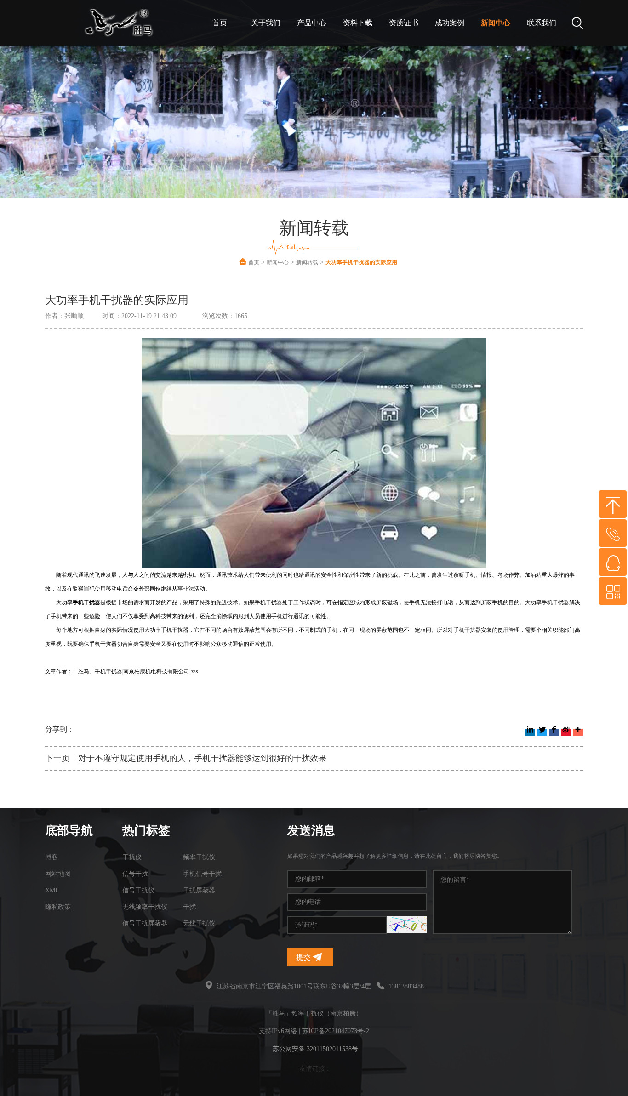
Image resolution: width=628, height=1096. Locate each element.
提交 (304, 957)
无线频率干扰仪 (144, 906)
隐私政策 (58, 906)
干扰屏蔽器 (199, 890)
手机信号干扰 (202, 873)
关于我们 (265, 23)
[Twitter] (542, 732)
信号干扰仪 (138, 890)
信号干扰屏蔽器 (144, 923)
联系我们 (541, 23)
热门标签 (146, 830)
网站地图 (58, 873)
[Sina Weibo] (566, 732)
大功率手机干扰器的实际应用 (361, 262)
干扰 (189, 906)
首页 (219, 23)
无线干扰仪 (199, 923)
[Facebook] (554, 732)
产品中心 (311, 23)
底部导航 (69, 830)
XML (52, 890)
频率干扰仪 (199, 857)
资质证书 (403, 23)
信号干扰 (135, 873)
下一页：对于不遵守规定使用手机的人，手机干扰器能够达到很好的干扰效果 (185, 758)
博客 (51, 857)
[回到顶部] (613, 504)
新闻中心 (495, 23)
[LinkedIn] (530, 732)
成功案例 (449, 23)
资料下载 (357, 23)
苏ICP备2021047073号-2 (335, 1031)
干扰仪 (132, 857)
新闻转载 (307, 262)
